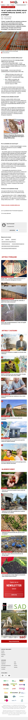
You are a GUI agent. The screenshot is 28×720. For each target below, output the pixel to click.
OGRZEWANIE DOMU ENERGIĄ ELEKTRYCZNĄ (9, 241)
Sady (15, 661)
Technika (15, 667)
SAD (8, 5)
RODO (2, 656)
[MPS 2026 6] (14, 621)
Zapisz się (14, 594)
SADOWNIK (7, 239)
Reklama (3, 652)
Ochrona (15, 665)
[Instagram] (6, 675)
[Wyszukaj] (26, 2)
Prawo (12, 5)
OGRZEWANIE (13, 239)
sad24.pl (3, 5)
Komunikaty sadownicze (6, 665)
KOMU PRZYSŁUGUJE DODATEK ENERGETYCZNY (9, 248)
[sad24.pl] (14, 2)
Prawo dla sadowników (21, 5)
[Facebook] (17, 230)
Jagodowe (3, 663)
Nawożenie (3, 667)
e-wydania (3, 669)
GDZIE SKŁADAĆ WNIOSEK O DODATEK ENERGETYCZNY (10, 246)
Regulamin (3, 654)
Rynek (15, 663)
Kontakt (2, 651)
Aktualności (3, 661)
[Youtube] (9, 675)
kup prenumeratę (14, 641)
